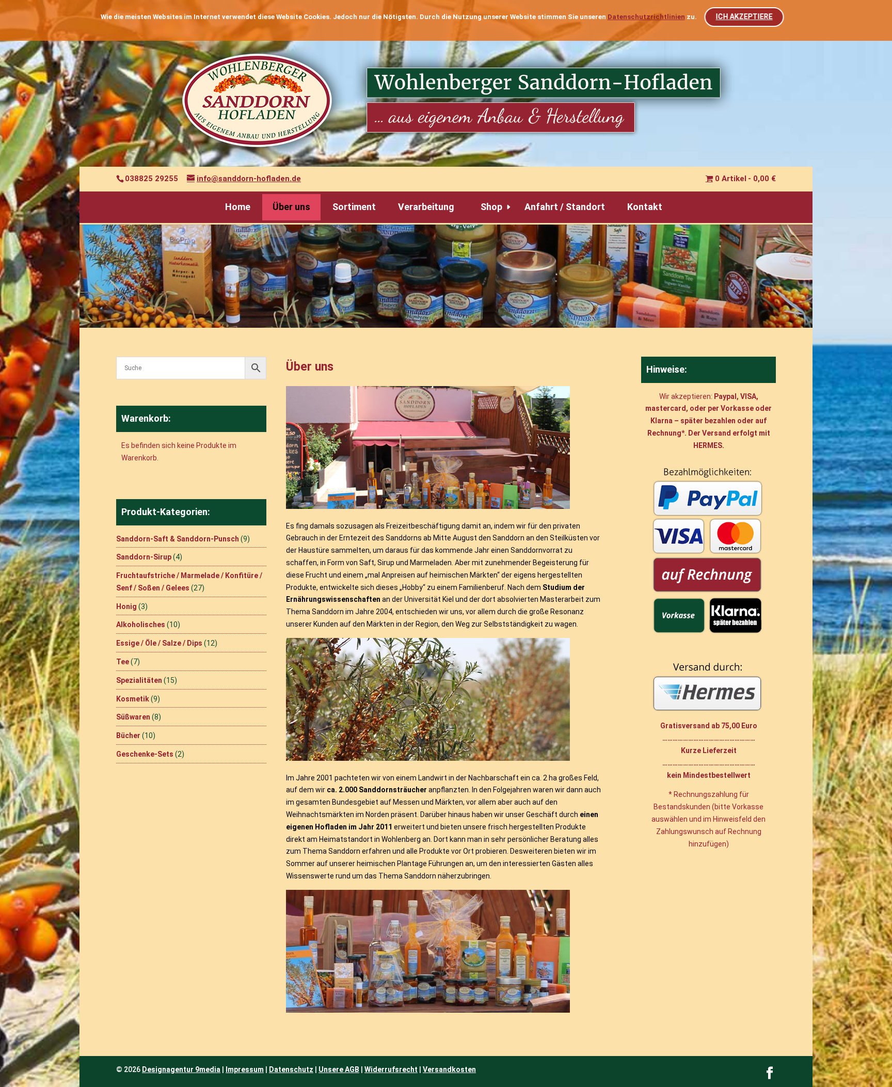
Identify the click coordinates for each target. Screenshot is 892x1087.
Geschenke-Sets (144, 754)
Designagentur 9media (181, 1069)
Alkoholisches (140, 624)
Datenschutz (291, 1069)
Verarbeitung (426, 206)
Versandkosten (449, 1069)
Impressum (245, 1069)
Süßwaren (133, 717)
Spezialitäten (139, 680)
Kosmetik (132, 699)
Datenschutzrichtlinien (646, 17)
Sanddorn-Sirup (143, 557)
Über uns (291, 206)
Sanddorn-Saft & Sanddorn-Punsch (177, 539)
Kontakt (644, 206)
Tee (122, 662)
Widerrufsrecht (391, 1069)
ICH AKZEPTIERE (743, 16)
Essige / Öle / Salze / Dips (159, 643)
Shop (491, 206)
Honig (126, 606)
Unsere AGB (338, 1069)
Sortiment (354, 206)
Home (237, 206)
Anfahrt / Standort (564, 206)
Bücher (128, 735)
